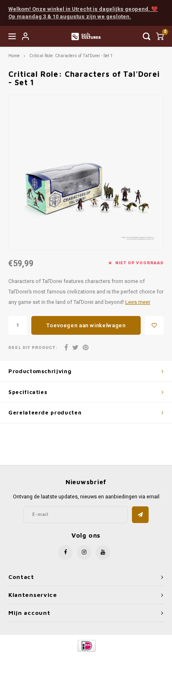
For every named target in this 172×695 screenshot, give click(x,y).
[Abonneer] (140, 514)
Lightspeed (120, 659)
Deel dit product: (32, 348)
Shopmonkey (86, 666)
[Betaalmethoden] (86, 646)
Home (14, 56)
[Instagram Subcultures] (84, 552)
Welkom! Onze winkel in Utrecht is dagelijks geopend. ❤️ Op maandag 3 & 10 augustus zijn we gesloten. (83, 13)
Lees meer (137, 302)
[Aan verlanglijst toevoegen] (154, 325)
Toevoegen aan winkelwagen (85, 325)
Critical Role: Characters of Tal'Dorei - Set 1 (71, 56)
